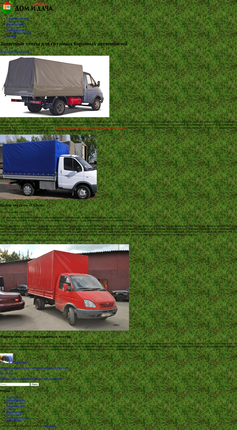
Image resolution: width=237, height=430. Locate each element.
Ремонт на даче (14, 24)
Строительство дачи (17, 18)
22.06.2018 (6, 51)
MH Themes (49, 426)
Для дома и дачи (15, 21)
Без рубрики (13, 397)
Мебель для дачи (22, 32)
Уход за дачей (13, 420)
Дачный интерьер (16, 30)
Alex (14, 51)
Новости (11, 35)
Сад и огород (13, 27)
